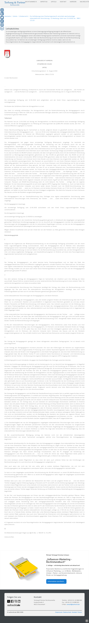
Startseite (7, 16)
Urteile (53, 2)
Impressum (58, 612)
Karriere (73, 2)
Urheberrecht (23, 16)
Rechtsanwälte (31, 2)
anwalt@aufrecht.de (73, 604)
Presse (80, 612)
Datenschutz (67, 612)
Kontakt (63, 2)
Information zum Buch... (56, 581)
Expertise (43, 2)
